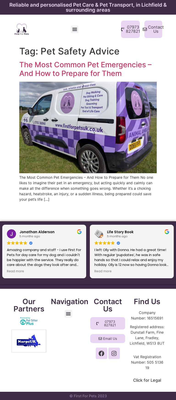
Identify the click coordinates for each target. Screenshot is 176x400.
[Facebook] (101, 353)
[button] (74, 29)
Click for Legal (147, 380)
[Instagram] (114, 353)
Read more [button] (15, 271)
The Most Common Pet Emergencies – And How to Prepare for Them (85, 69)
